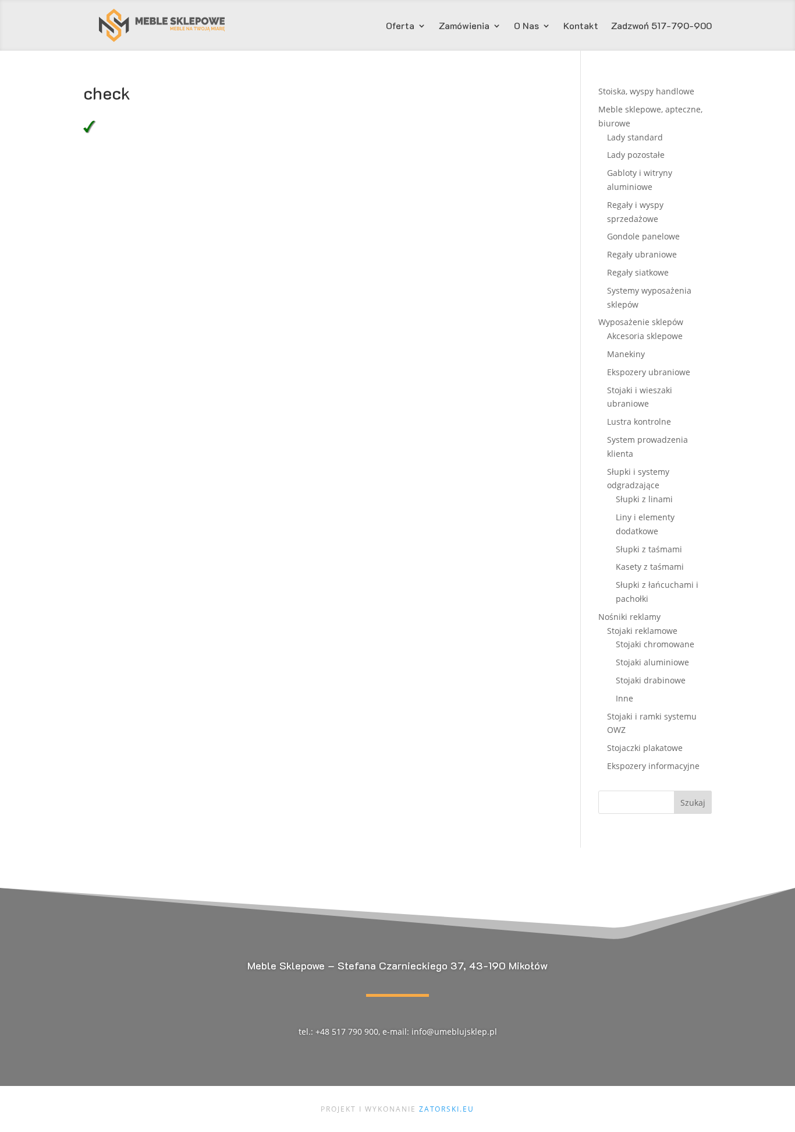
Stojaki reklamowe (642, 630)
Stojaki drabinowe (651, 680)
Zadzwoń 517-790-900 (661, 26)
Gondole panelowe (643, 236)
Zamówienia (464, 26)
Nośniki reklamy (629, 616)
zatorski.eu (446, 1109)
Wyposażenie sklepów (640, 321)
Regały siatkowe (638, 272)
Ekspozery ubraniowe (648, 372)
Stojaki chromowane (655, 644)
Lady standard (635, 137)
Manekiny (626, 353)
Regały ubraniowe (642, 254)
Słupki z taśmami (649, 549)
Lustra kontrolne (639, 421)
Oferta (400, 26)
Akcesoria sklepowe (645, 335)
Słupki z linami (644, 499)
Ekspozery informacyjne (653, 765)
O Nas (526, 26)
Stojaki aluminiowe (652, 662)
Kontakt (580, 26)
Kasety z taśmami (650, 566)
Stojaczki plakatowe (645, 747)
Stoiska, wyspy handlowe (646, 91)
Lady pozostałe (636, 154)
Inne (624, 698)
